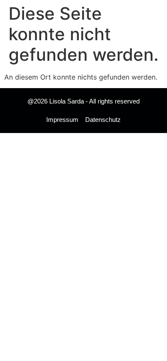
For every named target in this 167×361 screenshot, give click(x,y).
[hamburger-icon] (148, 11)
